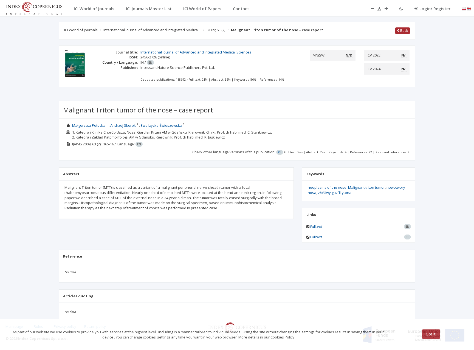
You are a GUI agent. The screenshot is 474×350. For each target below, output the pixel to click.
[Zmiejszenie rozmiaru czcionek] (369, 8)
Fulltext (316, 226)
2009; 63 (216, 29)
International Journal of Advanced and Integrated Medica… (152, 29)
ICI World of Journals (81, 29)
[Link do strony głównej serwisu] (34, 7)
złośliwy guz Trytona (334, 192)
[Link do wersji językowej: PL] (464, 8)
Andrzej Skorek (123, 125)
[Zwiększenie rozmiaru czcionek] (389, 8)
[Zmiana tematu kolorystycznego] (401, 8)
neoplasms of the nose (327, 187)
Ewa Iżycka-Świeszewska (161, 125)
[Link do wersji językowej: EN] (469, 8)
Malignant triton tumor (366, 187)
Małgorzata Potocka (88, 125)
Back (403, 30)
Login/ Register (434, 8)
